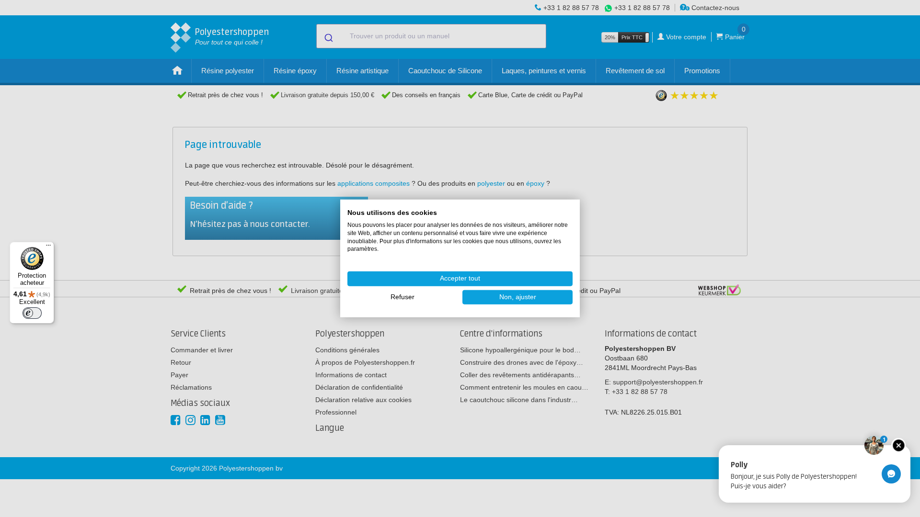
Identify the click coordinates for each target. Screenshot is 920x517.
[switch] (32, 313)
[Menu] (48, 247)
